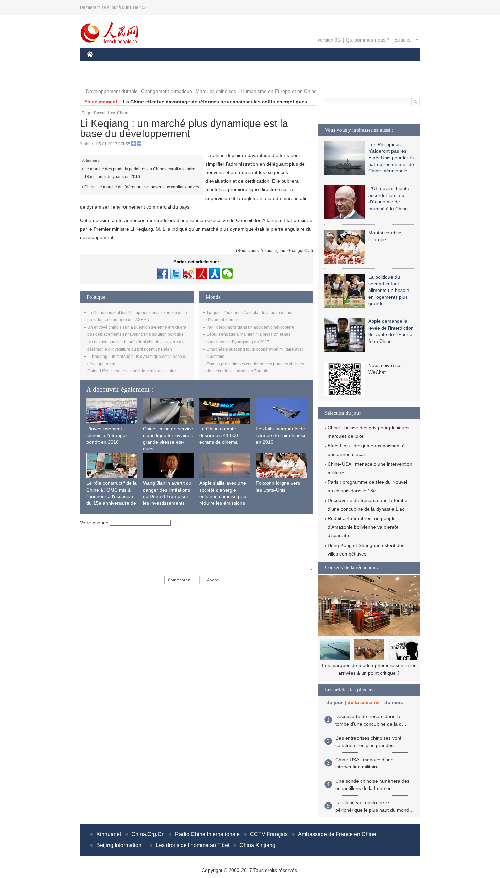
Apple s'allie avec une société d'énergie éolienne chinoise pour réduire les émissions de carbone (223, 496)
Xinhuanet (108, 834)
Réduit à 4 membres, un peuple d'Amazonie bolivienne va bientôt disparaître (363, 527)
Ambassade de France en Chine (337, 834)
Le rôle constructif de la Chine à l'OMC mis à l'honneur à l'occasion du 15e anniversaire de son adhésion (111, 496)
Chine (122, 113)
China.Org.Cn (148, 834)
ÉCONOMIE (128, 64)
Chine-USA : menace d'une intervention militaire (131, 371)
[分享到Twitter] (175, 273)
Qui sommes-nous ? (367, 40)
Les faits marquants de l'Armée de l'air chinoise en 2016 (281, 435)
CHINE (98, 64)
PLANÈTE (312, 64)
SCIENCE (219, 64)
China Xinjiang (257, 845)
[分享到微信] (227, 273)
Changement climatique (166, 91)
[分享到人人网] (214, 273)
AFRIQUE (189, 64)
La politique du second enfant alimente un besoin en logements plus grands (388, 290)
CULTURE (251, 64)
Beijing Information (118, 845)
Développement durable (112, 91)
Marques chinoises (216, 91)
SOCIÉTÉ (281, 64)
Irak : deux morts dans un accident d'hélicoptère (250, 327)
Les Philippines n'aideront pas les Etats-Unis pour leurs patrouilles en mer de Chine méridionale (391, 157)
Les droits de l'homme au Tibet (192, 845)
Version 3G (329, 40)
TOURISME (369, 64)
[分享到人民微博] (201, 273)
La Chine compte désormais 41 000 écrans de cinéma (218, 435)
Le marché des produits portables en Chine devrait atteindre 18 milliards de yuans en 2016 (139, 173)
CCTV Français (269, 834)
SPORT (340, 64)
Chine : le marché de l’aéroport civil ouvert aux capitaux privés (141, 187)
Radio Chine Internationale (207, 834)
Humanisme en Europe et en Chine (279, 91)
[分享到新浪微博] (188, 273)
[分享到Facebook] (162, 273)
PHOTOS (101, 78)
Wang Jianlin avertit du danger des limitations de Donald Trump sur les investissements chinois (167, 496)
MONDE (160, 64)
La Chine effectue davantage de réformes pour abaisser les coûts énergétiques (215, 101)
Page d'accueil (95, 113)
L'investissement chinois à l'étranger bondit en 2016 (106, 435)
